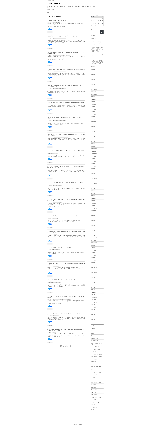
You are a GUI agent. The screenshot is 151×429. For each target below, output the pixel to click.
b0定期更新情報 (95, 338)
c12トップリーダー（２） (97, 351)
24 (97, 23)
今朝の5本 (56, 218)
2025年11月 (94, 91)
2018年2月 (94, 321)
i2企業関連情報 (95, 394)
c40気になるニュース (96, 377)
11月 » (98, 26)
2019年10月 (94, 272)
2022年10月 (94, 183)
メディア (60, 55)
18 (98, 21)
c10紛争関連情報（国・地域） (97, 344)
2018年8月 (94, 307)
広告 (93, 409)
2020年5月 (94, 255)
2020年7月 (94, 250)
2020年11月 (94, 240)
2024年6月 (94, 133)
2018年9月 (94, 304)
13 (102, 20)
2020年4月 (94, 257)
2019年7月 (94, 279)
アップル (56, 153)
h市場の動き (94, 389)
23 (95, 23)
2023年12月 (94, 148)
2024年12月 (94, 119)
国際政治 (60, 38)
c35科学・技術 (95, 374)
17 (97, 21)
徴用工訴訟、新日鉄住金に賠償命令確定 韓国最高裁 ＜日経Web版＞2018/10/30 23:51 (65, 102)
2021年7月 (94, 220)
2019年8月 (94, 277)
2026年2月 (94, 84)
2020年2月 (94, 262)
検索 (101, 32)
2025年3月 (94, 111)
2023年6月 (94, 163)
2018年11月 (94, 299)
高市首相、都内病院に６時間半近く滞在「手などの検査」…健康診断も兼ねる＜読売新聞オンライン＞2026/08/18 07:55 (97, 49)
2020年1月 (94, 265)
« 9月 (95, 26)
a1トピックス (94, 330)
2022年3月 (94, 200)
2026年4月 (94, 79)
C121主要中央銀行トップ (97, 349)
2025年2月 (94, 114)
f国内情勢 (56, 38)
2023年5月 (94, 166)
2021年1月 (94, 235)
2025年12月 (94, 89)
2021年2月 (94, 232)
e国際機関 (94, 384)
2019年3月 (94, 289)
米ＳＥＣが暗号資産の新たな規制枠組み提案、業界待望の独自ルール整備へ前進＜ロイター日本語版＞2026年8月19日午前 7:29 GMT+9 (97, 56)
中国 (58, 299)
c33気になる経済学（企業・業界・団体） (97, 369)
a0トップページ (95, 328)
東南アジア (64, 38)
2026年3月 (94, 81)
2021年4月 (94, 227)
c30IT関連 (94, 361)
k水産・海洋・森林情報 (96, 397)
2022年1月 (94, 205)
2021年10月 (94, 213)
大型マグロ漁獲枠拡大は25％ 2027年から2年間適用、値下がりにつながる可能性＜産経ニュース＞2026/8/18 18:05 (97, 43)
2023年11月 (94, 151)
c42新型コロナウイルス (96, 382)
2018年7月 (94, 309)
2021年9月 (94, 215)
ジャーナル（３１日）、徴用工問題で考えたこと (57, 20)
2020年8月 (94, 247)
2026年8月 (94, 69)
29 (93, 25)
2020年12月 (94, 237)
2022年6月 (94, 193)
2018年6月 (94, 312)
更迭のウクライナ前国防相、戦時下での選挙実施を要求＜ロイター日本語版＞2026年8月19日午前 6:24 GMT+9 (97, 62)
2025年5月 (94, 106)
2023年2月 (94, 173)
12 (100, 20)
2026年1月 (94, 86)
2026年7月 (94, 72)
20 (102, 21)
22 (93, 23)
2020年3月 (94, 260)
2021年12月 (94, 208)
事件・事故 (56, 266)
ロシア (56, 299)
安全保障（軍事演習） (67, 299)
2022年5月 (94, 195)
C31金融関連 (94, 364)
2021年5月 (94, 225)
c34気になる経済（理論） (97, 372)
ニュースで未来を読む (54, 3)
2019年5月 (94, 284)
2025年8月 (94, 99)
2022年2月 (94, 203)
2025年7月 (94, 101)
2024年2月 (94, 143)
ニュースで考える (95, 402)
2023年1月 (94, 175)
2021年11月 (94, 210)
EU (55, 332)
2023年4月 (94, 168)
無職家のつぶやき (57, 22)
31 (97, 25)
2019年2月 (94, 292)
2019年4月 (94, 287)
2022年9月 (94, 185)
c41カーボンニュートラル (97, 379)
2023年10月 (94, 153)
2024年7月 (94, 131)
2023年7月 (94, 161)
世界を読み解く (95, 407)
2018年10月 (94, 302)
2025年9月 (94, 96)
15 (93, 21)
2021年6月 (94, 222)
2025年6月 (94, 104)
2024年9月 (94, 126)
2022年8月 (94, 188)
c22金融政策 (94, 359)
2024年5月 (94, 136)
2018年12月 (94, 297)
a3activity (94, 335)
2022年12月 (94, 178)
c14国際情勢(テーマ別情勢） (97, 356)
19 (100, 21)
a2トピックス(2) (95, 333)
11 (98, 20)
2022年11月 (94, 180)
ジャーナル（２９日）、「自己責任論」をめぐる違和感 (59, 247)
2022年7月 (94, 190)
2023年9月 (94, 156)
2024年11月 (94, 121)
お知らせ (93, 38)
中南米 (56, 282)
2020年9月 (94, 245)
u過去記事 (94, 399)
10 (97, 20)
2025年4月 (94, 109)
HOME (48, 12)
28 (91, 25)
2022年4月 (94, 198)
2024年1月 (94, 146)
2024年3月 (94, 141)
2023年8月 (94, 158)
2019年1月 (94, 294)
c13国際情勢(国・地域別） (97, 354)
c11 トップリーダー (96, 346)
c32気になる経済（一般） (97, 366)
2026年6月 (94, 74)
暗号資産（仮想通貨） (58, 185)
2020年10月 (94, 242)
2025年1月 (94, 116)
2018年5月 (94, 314)
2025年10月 (94, 94)
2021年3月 (94, 230)
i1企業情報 (60, 120)
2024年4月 (94, 138)
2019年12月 (94, 267)
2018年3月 (94, 319)
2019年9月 (94, 274)
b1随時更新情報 (95, 340)
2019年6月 (94, 282)
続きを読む (50, 48)
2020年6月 (94, 252)
